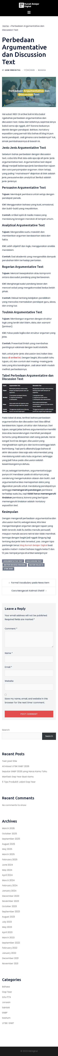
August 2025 (8, 844)
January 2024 (9, 890)
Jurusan (6, 1002)
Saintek (6, 1007)
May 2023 (7, 927)
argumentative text (13, 561)
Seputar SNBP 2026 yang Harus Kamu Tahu (24, 771)
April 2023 (7, 932)
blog (22, 545)
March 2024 (8, 880)
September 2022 (11, 942)
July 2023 (7, 921)
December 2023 (10, 896)
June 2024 (7, 864)
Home (5, 26)
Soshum (6, 1017)
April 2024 (7, 875)
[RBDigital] (29, 5)
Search (6, 729)
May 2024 (7, 870)
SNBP (4, 1012)
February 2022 (9, 947)
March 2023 (8, 937)
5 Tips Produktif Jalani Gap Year (19, 781)
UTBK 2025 (8, 569)
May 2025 (7, 849)
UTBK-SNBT (8, 1023)
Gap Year (7, 991)
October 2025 (9, 833)
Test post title (9, 761)
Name (9, 653)
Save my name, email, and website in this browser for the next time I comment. (26, 700)
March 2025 (8, 854)
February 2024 (10, 885)
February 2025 (9, 859)
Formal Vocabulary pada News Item (30, 582)
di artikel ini (14, 357)
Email (8, 667)
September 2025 (11, 838)
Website (9, 681)
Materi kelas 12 (36, 565)
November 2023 (10, 901)
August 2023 (8, 916)
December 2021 (10, 958)
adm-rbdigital (13, 70)
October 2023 (9, 906)
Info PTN (6, 997)
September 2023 (11, 911)
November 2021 (10, 963)
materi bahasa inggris (14, 565)
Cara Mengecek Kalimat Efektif (27, 590)
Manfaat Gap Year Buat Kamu (18, 776)
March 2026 (8, 828)
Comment (11, 628)
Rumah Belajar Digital (36, 545)
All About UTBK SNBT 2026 (15, 766)
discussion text (34, 561)
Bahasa (42, 70)
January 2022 (9, 953)
